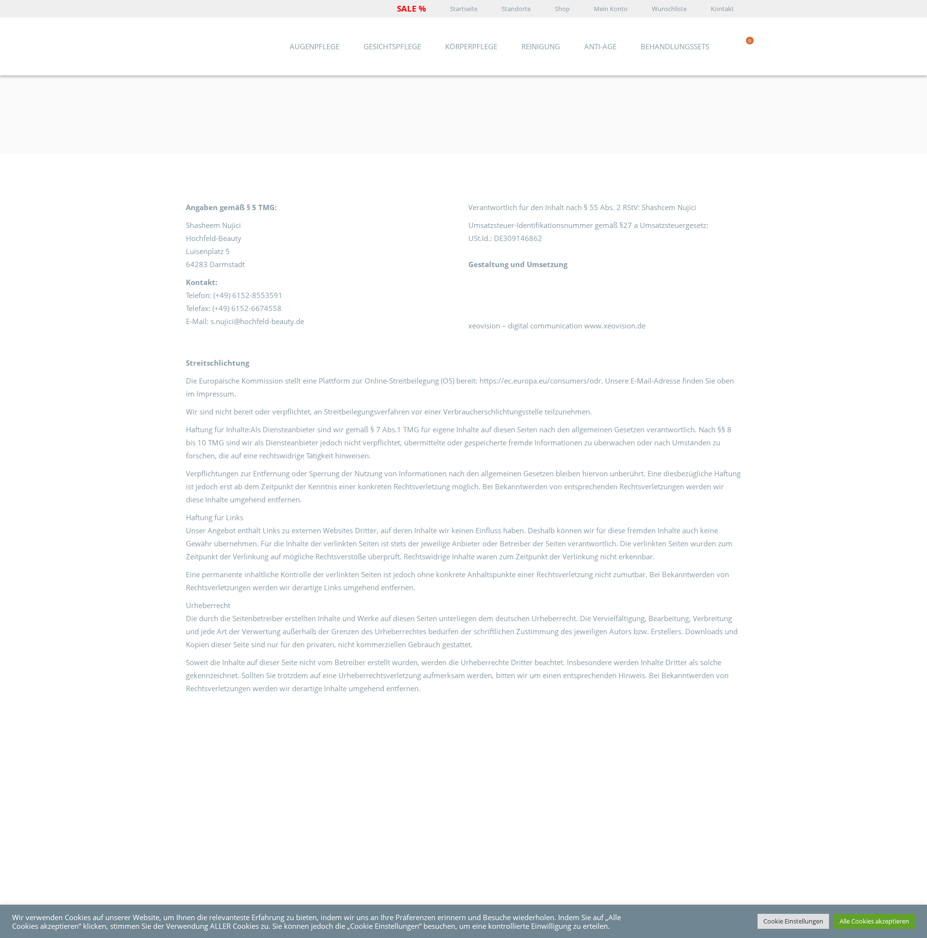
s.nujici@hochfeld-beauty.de (257, 321)
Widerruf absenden (515, 831)
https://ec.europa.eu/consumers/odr (540, 380)
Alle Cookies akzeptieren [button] (874, 921)
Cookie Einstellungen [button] (793, 921)
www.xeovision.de (615, 325)
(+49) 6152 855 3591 (247, 800)
